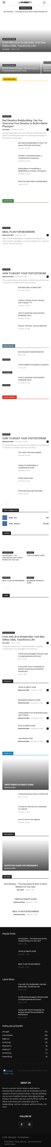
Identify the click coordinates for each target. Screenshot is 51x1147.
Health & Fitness (8, 552)
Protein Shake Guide (25, 478)
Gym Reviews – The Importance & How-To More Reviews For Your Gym (12, 558)
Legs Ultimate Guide (25, 738)
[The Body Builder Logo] (25, 3)
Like (47, 518)
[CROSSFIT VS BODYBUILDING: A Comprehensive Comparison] (9, 159)
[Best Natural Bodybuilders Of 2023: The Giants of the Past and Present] (9, 146)
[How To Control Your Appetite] (9, 823)
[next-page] (7, 193)
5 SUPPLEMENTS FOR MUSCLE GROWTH (33, 365)
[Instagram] (29, 1124)
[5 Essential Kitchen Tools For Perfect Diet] (9, 798)
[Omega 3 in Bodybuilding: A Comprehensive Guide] (9, 469)
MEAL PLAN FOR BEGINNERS (18, 231)
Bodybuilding (7, 116)
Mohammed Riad (8, 235)
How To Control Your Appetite (29, 819)
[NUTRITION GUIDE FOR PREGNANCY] (25, 855)
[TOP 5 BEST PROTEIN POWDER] (9, 456)
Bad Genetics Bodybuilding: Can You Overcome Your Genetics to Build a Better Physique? (25, 123)
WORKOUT (30, 552)
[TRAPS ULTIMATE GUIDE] (38, 546)
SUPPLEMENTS (7, 372)
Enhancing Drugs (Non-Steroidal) (30, 491)
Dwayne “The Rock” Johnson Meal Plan (32, 326)
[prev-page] (3, 193)
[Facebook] (21, 1124)
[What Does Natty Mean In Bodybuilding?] (9, 185)
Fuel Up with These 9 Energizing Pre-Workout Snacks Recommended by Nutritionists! (31, 669)
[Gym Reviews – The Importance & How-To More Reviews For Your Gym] (13, 546)
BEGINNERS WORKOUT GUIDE (29, 700)
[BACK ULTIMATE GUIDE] (9, 729)
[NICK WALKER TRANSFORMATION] (9, 356)
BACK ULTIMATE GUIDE (26, 726)
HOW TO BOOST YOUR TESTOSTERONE (24, 273)
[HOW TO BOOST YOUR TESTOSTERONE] (25, 258)
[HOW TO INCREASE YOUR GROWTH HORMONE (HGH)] (9, 317)
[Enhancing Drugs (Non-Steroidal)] (9, 494)
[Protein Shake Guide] (9, 482)
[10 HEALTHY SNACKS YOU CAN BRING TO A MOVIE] (9, 810)
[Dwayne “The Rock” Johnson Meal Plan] (9, 329)
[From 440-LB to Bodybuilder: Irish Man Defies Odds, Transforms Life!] (25, 33)
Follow (46, 524)
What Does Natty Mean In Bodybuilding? (33, 181)
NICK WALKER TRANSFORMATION (31, 352)
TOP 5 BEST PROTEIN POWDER (29, 452)
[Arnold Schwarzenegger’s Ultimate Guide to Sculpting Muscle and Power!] (20, 63)
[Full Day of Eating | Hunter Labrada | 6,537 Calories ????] (9, 304)
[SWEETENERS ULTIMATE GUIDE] (25, 774)
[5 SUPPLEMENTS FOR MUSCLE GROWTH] (9, 368)
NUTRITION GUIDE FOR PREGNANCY (21, 865)
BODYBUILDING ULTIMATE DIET (30, 287)
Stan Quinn (6, 129)
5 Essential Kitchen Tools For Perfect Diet (33, 794)
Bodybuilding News (9, 39)
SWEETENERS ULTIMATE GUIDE (19, 784)
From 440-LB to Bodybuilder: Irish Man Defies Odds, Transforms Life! (23, 638)
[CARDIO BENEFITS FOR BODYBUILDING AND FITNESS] (9, 717)
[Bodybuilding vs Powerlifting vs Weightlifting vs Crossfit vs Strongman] (9, 172)
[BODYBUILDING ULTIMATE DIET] (9, 291)
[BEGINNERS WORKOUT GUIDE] (38, 571)
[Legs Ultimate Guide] (9, 742)
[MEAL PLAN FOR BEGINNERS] (25, 217)
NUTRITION (6, 228)
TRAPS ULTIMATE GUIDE (36, 555)
